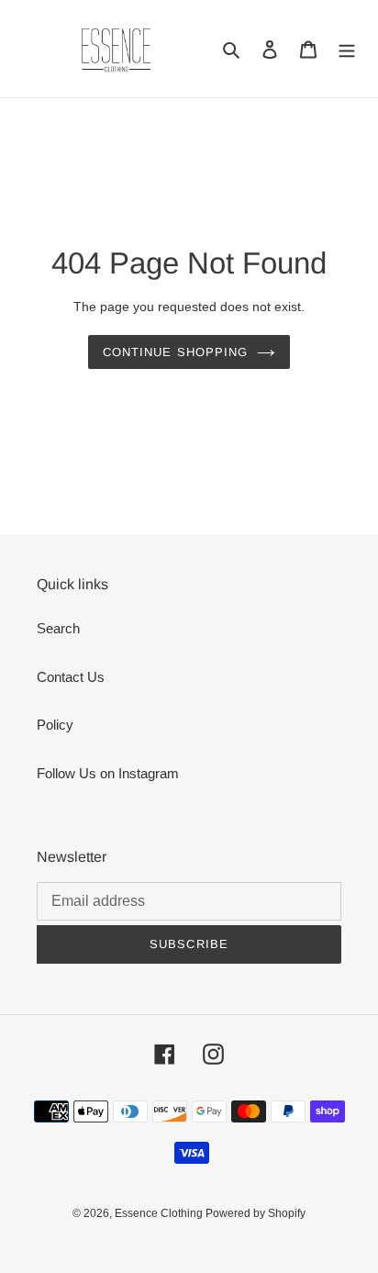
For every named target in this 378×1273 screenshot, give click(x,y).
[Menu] (347, 49)
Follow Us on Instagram (108, 773)
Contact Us (71, 677)
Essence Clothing (160, 1213)
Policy (55, 724)
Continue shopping (175, 352)
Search (58, 628)
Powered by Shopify (256, 1213)
